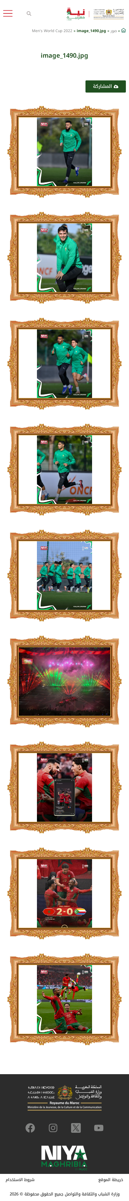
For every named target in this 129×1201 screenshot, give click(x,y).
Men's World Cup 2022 (52, 30)
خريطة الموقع (110, 1180)
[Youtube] (99, 1128)
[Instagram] (53, 1128)
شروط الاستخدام (20, 1180)
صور (114, 30)
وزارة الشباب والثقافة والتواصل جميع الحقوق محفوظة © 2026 (65, 1194)
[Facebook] (30, 1128)
